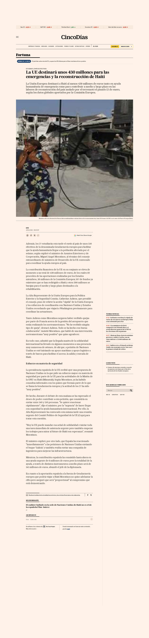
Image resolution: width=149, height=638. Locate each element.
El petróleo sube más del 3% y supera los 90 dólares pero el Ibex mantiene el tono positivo (59, 61)
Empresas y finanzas (34, 46)
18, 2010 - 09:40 (32, 230)
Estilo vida (33, 519)
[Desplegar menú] (17, 37)
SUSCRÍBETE (115, 46)
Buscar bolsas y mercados (116, 385)
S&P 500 (43, 27)
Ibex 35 (23, 27)
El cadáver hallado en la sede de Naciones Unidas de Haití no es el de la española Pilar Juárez (59, 506)
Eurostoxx (115, 394)
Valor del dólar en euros (115, 27)
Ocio (27, 519)
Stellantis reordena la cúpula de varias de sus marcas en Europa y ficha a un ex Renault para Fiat (119, 319)
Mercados (44, 46)
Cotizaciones (59, 46)
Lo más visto (110, 363)
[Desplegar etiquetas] (91, 519)
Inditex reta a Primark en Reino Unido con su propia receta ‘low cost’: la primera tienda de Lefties (119, 347)
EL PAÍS (94, 45)
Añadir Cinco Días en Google (84, 235)
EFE (27, 228)
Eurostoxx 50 (88, 27)
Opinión (88, 46)
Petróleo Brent (66, 27)
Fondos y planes (69, 46)
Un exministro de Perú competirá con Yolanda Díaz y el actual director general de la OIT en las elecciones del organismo (118, 328)
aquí (68, 529)
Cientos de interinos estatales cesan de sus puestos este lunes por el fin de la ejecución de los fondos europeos (120, 369)
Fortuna (23, 55)
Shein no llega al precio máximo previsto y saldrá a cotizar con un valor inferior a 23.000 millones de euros (119, 338)
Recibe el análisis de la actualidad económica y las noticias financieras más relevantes (54, 495)
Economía (51, 46)
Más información (31, 529)
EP (26, 510)
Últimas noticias (79, 46)
